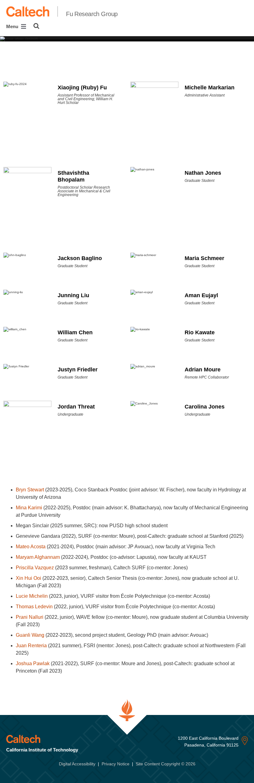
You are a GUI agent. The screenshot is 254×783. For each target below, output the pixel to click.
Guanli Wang (30, 635)
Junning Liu (73, 295)
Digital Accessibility (77, 763)
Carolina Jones (205, 407)
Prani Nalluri (29, 617)
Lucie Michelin (32, 596)
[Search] (36, 26)
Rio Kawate (200, 332)
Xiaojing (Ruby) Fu (82, 87)
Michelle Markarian (209, 87)
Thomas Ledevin (34, 606)
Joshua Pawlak (33, 663)
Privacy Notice (115, 763)
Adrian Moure (203, 369)
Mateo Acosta (31, 546)
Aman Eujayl (201, 295)
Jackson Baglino (80, 258)
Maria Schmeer (204, 258)
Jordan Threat (76, 407)
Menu (13, 26)
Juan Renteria (31, 645)
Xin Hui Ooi (28, 578)
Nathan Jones (203, 173)
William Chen (75, 332)
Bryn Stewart (30, 489)
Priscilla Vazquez (35, 567)
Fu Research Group (91, 14)
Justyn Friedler (78, 369)
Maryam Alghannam (38, 557)
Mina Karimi (29, 507)
